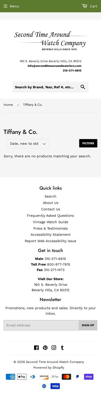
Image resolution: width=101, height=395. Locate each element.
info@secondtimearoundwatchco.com (54, 66)
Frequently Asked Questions (50, 215)
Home (8, 105)
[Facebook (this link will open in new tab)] (36, 348)
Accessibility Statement (51, 234)
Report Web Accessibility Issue (50, 241)
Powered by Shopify (48, 367)
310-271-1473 (54, 270)
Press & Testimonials (50, 228)
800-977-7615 (58, 264)
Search (50, 196)
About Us (50, 203)
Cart (93, 6)
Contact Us (50, 209)
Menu (14, 6)
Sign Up (88, 325)
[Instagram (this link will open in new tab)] (53, 348)
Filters (88, 143)
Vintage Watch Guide (50, 222)
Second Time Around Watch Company (55, 362)
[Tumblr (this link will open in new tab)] (62, 348)
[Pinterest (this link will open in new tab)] (45, 348)
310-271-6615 (72, 70)
